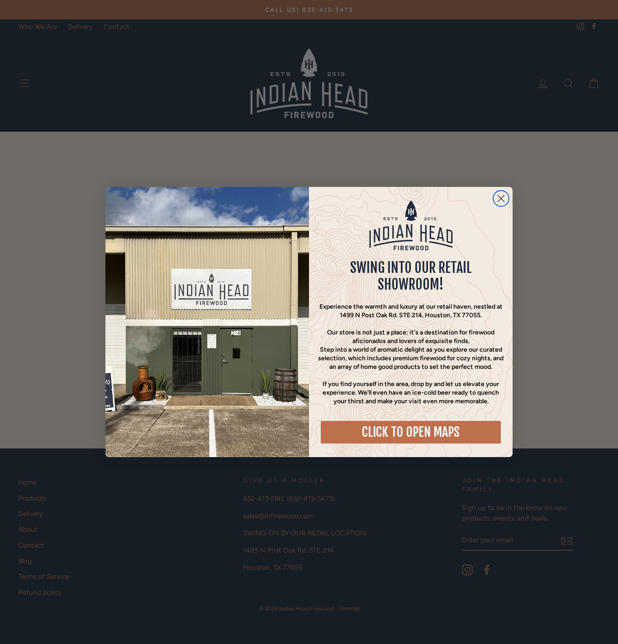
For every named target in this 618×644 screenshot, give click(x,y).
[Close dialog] (501, 198)
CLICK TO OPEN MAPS (411, 432)
